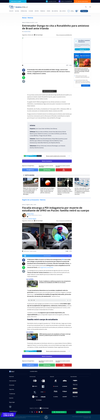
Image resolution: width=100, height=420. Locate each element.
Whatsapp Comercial (60, 412)
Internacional (24, 11)
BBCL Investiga (55, 11)
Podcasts (11, 11)
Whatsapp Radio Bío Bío (84, 412)
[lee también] (33, 283)
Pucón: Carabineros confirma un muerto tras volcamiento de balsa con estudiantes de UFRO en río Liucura (55, 281)
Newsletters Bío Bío (52, 1)
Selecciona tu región (16, 1)
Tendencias (42, 11)
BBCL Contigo (63, 11)
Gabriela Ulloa (27, 31)
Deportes (37, 11)
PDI (63, 259)
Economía (31, 11)
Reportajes (12, 402)
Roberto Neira (30, 213)
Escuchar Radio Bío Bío (83, 1)
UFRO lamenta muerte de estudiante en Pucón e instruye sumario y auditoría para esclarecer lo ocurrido (54, 334)
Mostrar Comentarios (47, 161)
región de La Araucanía (47, 267)
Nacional (17, 11)
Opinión (48, 11)
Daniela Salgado (32, 218)
